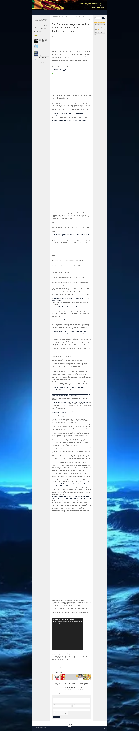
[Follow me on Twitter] (104, 728)
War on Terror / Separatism (73, 11)
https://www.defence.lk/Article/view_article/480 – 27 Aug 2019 (66, 306)
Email (73, 704)
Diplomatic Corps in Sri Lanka (73, 16)
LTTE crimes (83, 18)
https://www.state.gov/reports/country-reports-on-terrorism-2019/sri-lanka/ (70, 402)
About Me (101, 11)
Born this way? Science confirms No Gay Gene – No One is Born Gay (43, 35)
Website (54, 708)
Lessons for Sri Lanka (73, 18)
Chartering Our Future (42, 11)
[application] (67, 634)
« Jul (95, 35)
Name (54, 704)
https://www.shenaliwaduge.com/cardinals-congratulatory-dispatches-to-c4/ (70, 319)
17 (95, 30)
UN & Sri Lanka (62, 11)
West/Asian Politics (85, 11)
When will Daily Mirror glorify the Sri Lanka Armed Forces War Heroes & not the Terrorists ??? (43, 60)
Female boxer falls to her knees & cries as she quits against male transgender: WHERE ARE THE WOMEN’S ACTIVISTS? (71, 684)
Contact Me (36, 13)
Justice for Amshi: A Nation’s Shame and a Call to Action (43, 40)
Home (35, 11)
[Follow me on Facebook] (102, 728)
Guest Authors (95, 11)
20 (99, 30)
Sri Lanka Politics (53, 11)
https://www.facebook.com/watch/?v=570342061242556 (65, 220)
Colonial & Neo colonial (58, 16)
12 (98, 29)
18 (96, 30)
